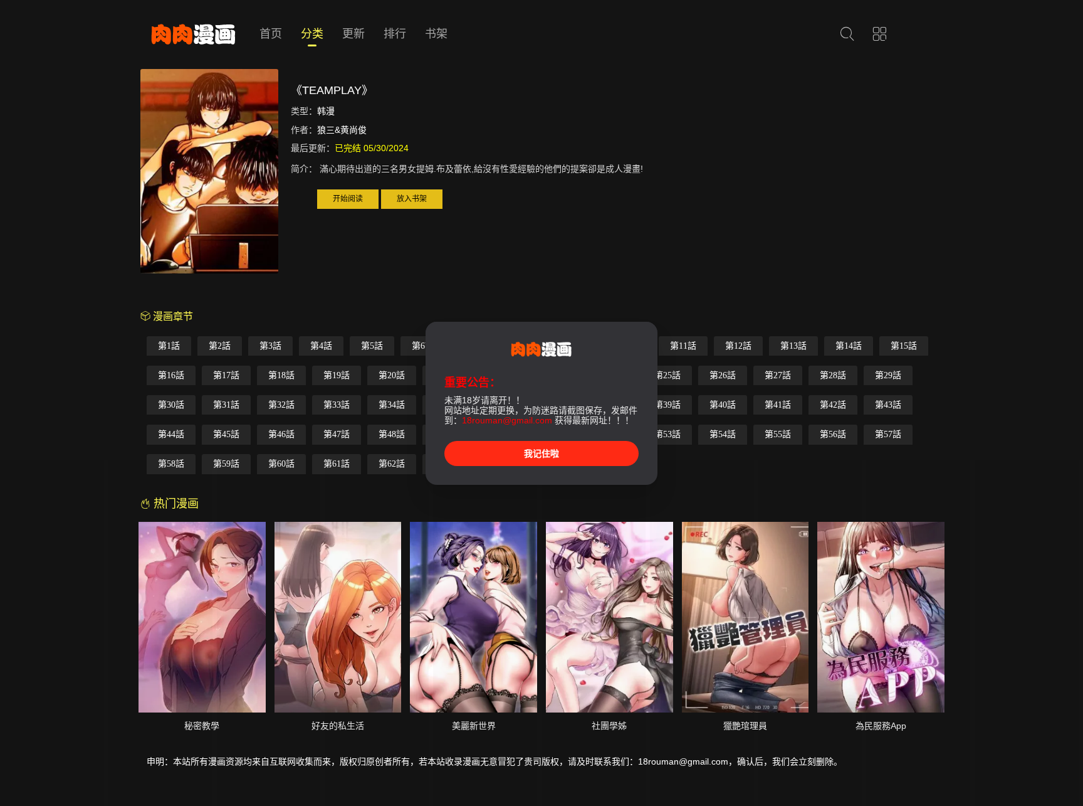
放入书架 (412, 198)
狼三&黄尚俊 (342, 130)
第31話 (226, 405)
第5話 (372, 346)
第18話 (281, 375)
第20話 (392, 375)
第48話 (392, 434)
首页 (270, 34)
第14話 (848, 346)
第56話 (833, 434)
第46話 (281, 434)
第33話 (336, 405)
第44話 (171, 434)
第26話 (722, 375)
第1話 (169, 346)
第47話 (336, 434)
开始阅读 (348, 198)
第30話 (171, 405)
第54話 (722, 434)
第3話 (270, 346)
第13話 (793, 346)
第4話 (321, 346)
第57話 (888, 434)
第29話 (888, 375)
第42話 (833, 405)
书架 (436, 34)
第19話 (336, 375)
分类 (312, 34)
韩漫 (326, 111)
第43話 (888, 405)
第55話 (778, 434)
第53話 (667, 434)
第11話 (683, 346)
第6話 (423, 346)
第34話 (392, 405)
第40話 (722, 405)
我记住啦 (541, 453)
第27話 (778, 375)
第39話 (667, 405)
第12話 (738, 346)
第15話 (904, 346)
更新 (353, 34)
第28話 (833, 375)
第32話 (281, 405)
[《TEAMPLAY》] (209, 173)
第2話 (220, 346)
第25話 (667, 375)
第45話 (226, 434)
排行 (395, 34)
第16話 (171, 375)
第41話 (778, 405)
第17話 (226, 375)
